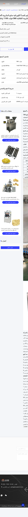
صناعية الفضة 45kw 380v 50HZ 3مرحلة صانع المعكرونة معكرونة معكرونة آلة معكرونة (10, 199)
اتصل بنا (10, 49)
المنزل (16, 4)
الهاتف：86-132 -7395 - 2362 (9, 484)
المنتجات (23, 4)
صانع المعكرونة (14, 10)
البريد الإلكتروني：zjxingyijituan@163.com (12, 487)
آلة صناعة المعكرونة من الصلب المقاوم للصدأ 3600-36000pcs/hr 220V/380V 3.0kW (10, 137)
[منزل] (6, 3)
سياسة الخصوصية (21, 506)
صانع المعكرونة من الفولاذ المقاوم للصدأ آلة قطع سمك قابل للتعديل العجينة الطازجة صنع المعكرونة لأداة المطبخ (10, 230)
